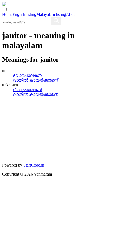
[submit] (56, 21)
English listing (24, 14)
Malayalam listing (51, 14)
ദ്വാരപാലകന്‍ (27, 89)
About (71, 14)
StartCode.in (33, 165)
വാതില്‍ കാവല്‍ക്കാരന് (35, 80)
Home (7, 14)
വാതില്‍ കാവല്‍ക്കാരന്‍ (35, 94)
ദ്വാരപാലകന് (27, 75)
